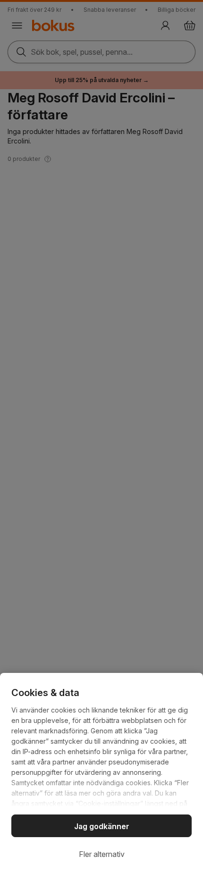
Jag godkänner (101, 826)
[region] (101, 773)
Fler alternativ (102, 854)
